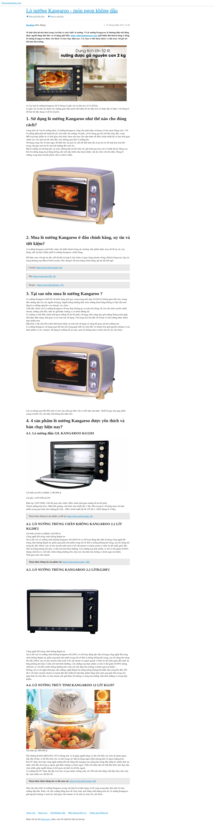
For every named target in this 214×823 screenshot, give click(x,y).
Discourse (45, 819)
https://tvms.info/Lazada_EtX (83, 781)
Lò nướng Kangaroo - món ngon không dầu (72, 11)
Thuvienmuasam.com (11, 3)
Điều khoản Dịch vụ (77, 813)
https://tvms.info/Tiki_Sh (44, 276)
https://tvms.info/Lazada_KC (49, 267)
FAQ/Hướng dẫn (57, 813)
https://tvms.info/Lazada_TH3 (76, 562)
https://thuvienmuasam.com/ (84, 35)
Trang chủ (30, 813)
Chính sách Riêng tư (98, 813)
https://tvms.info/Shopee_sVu (50, 285)
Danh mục (43, 813)
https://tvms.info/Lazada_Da (80, 516)
